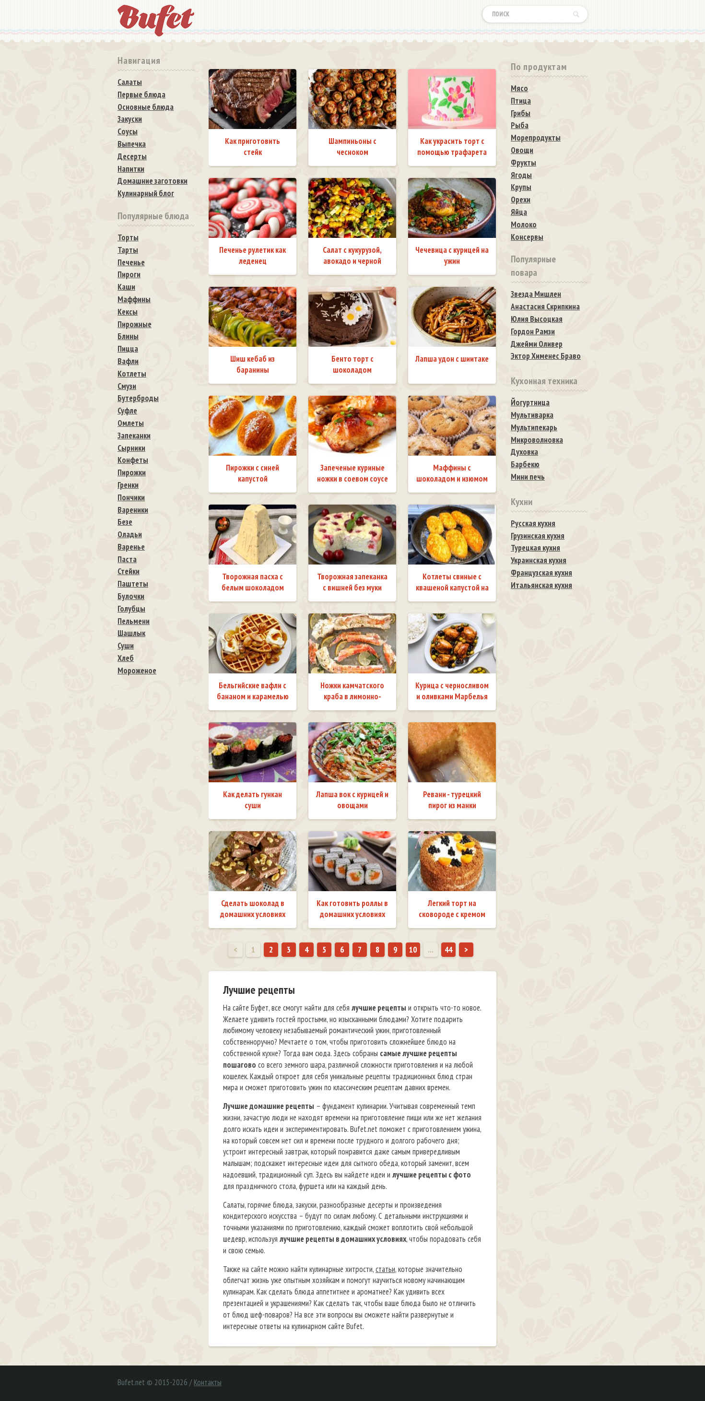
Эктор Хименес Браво (546, 356)
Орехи (520, 199)
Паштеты (133, 583)
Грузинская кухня (537, 535)
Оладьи (130, 534)
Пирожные (135, 324)
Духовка (524, 452)
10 (413, 949)
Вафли (128, 361)
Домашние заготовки (153, 181)
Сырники (131, 448)
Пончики (131, 497)
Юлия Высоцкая (537, 319)
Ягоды (521, 175)
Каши (126, 287)
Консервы (527, 237)
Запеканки (134, 435)
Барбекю (525, 464)
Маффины (134, 299)
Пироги (129, 274)
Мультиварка (532, 415)
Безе (125, 522)
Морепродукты (536, 137)
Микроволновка (537, 440)
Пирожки (132, 472)
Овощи (522, 150)
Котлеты (132, 373)
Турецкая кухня (535, 547)
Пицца (128, 348)
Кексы (128, 311)
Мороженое (137, 670)
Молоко (524, 224)
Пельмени (134, 621)
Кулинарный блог (146, 193)
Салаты (130, 82)
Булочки (131, 596)
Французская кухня (541, 572)
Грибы (520, 113)
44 (448, 949)
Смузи (127, 386)
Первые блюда (141, 94)
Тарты (128, 250)
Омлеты (131, 423)
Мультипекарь (534, 427)
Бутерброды (138, 398)
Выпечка (132, 144)
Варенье (131, 547)
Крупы (521, 187)
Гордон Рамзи (533, 331)
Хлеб (126, 658)
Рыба (520, 125)
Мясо (519, 88)
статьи (385, 1269)
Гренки (128, 485)
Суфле (127, 410)
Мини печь (528, 476)
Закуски (130, 119)
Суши (126, 645)
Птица (521, 100)
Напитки (131, 169)
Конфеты (133, 460)
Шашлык (131, 633)
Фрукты (523, 162)
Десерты (132, 156)
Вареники (133, 510)
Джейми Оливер (537, 344)
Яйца (519, 212)
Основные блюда (146, 107)
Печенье (131, 262)
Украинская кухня (538, 560)
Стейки (129, 571)
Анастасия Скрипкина (545, 306)
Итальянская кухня (541, 585)
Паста (127, 559)
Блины (128, 336)
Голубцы (131, 608)
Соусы (128, 131)
